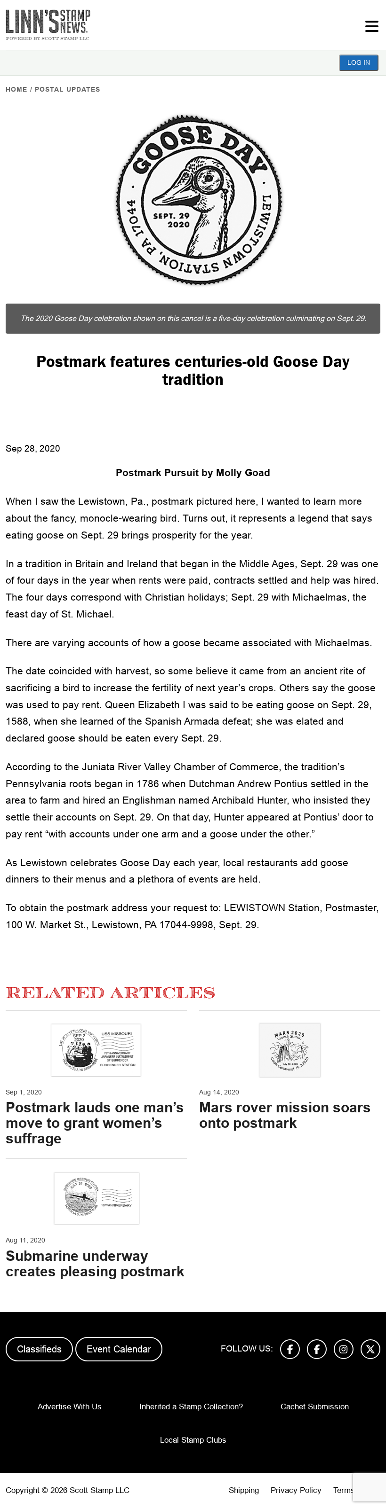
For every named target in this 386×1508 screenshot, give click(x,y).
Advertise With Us (70, 1406)
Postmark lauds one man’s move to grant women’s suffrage (95, 1123)
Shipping (244, 1490)
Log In (358, 62)
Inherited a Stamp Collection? (191, 1406)
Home (16, 89)
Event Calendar (119, 1349)
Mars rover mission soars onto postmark (285, 1115)
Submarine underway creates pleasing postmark (95, 1263)
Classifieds (39, 1349)
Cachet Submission (315, 1406)
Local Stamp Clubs (193, 1440)
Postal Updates (67, 89)
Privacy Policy (296, 1490)
